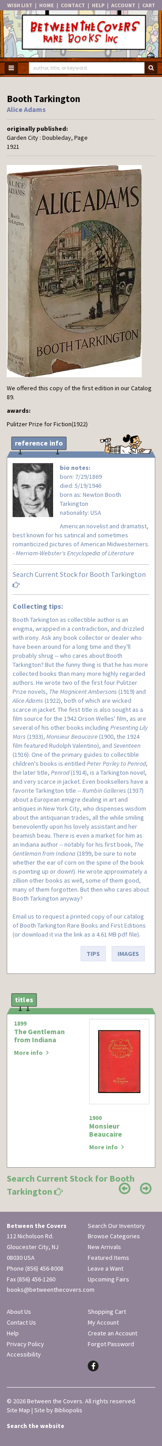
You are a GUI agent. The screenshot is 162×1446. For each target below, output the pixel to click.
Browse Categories (114, 1236)
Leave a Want (105, 1268)
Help (98, 5)
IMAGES (128, 954)
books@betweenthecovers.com (50, 1289)
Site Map (18, 1410)
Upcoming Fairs (108, 1279)
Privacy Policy (25, 1344)
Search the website (35, 1426)
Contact (73, 5)
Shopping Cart (107, 1312)
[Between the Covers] (81, 34)
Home (46, 5)
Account (123, 5)
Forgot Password (111, 1344)
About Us (19, 1312)
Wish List (19, 5)
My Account (103, 1322)
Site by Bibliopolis (58, 1410)
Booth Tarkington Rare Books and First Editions (83, 925)
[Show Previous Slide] (124, 1188)
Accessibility (24, 1354)
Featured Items (108, 1258)
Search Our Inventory (116, 1226)
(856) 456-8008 (44, 1268)
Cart (148, 5)
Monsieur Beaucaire (105, 1129)
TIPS (93, 954)
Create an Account (112, 1333)
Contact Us (21, 1322)
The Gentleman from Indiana (39, 1035)
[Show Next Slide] (146, 1188)
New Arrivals (104, 1247)
